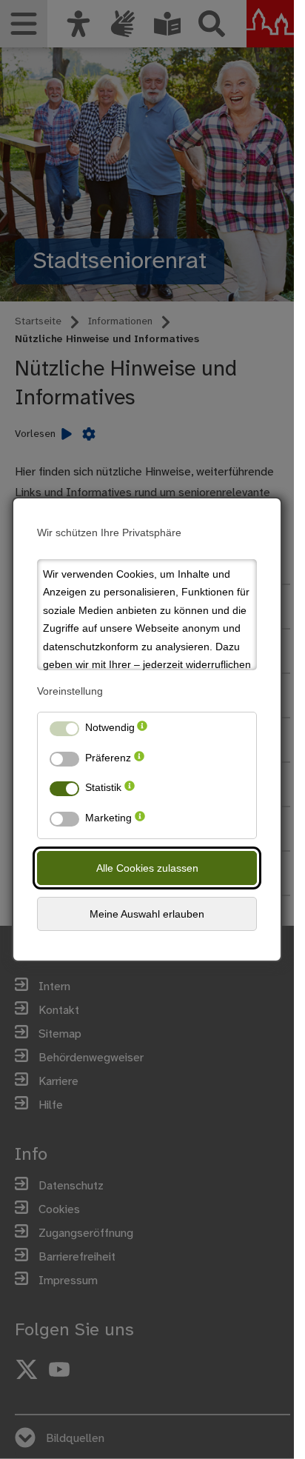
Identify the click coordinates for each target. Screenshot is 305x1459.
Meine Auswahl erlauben (147, 914)
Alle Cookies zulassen (147, 868)
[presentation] (142, 730)
